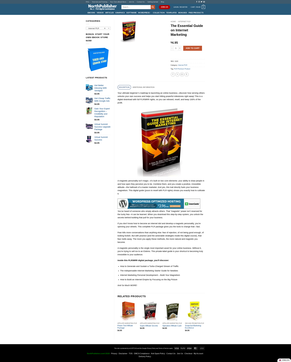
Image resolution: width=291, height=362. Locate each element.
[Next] (205, 318)
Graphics (120, 12)
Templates (171, 12)
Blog (162, 2)
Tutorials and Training (99, 2)
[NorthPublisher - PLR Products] (102, 7)
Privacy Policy (151, 348)
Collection (159, 12)
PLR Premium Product (182, 69)
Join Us (131, 2)
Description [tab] (124, 87)
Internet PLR (184, 21)
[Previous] (117, 318)
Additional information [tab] (143, 87)
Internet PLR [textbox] (96, 28)
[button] (180, 7)
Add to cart (192, 48)
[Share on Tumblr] (186, 74)
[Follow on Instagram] (199, 2)
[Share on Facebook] (173, 74)
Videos (100, 12)
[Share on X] (177, 74)
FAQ (87, 2)
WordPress (144, 12)
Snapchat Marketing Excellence (193, 327)
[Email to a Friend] (182, 74)
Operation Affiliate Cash (172, 326)
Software (131, 12)
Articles (109, 12)
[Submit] (153, 7)
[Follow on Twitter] (201, 2)
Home (173, 21)
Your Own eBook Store (118, 2)
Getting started (152, 2)
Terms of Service (164, 348)
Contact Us (141, 2)
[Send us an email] (204, 2)
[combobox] (98, 28)
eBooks (91, 12)
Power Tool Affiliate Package (125, 327)
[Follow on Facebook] (196, 2)
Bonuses (182, 12)
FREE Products (196, 12)
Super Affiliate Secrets (149, 326)
